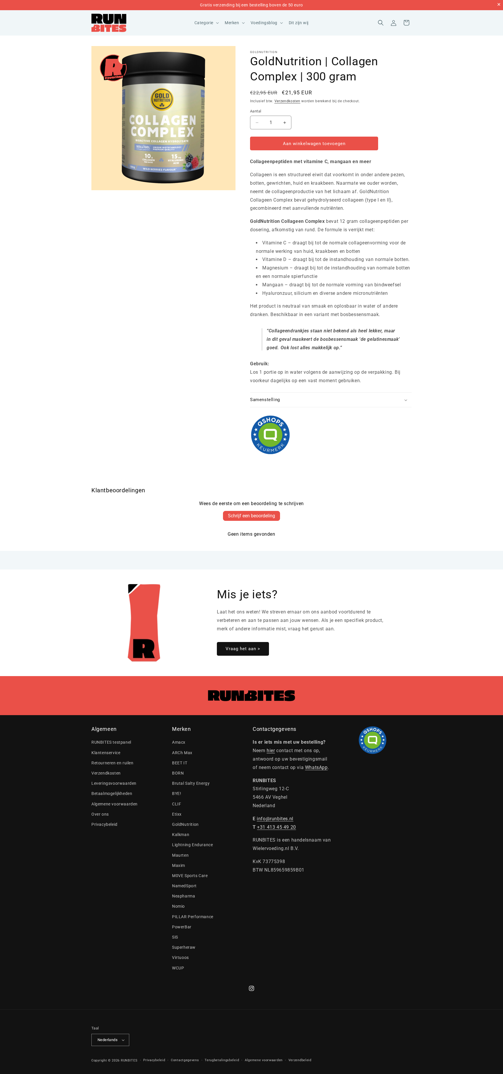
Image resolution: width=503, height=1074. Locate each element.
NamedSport (184, 885)
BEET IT (179, 763)
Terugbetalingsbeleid (222, 1060)
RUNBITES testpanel (111, 742)
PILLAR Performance (192, 916)
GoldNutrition (263, 52)
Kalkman (180, 834)
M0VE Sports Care (190, 875)
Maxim (178, 865)
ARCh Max (182, 752)
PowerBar (182, 927)
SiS (175, 937)
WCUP (178, 968)
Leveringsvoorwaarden (114, 783)
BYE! (176, 793)
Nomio (178, 906)
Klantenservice (105, 752)
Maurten (180, 855)
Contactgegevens (185, 1060)
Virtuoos (180, 957)
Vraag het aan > (243, 648)
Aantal (255, 111)
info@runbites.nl (275, 818)
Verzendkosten (287, 101)
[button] (206, 23)
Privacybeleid (104, 824)
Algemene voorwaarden (114, 804)
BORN (178, 773)
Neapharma (183, 896)
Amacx (178, 742)
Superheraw (184, 947)
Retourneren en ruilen (112, 763)
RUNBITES (129, 1060)
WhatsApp (316, 767)
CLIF (176, 804)
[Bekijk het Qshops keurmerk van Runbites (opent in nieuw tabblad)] (331, 435)
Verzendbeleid (299, 1060)
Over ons (100, 814)
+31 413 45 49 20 (276, 827)
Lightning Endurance (192, 844)
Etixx (177, 814)
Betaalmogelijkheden (111, 793)
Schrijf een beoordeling (251, 516)
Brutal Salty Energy (191, 783)
